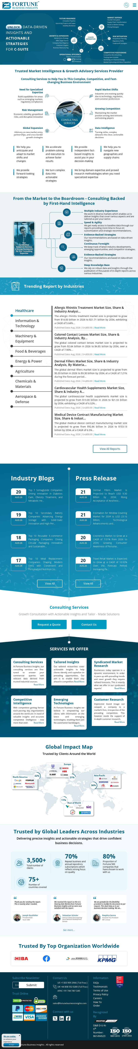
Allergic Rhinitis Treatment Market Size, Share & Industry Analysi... (89, 309)
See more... (69, 930)
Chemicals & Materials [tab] (25, 384)
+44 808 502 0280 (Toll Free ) (74, 986)
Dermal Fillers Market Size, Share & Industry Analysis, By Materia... (87, 363)
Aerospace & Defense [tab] (26, 399)
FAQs (96, 982)
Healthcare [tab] (24, 310)
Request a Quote (49, 624)
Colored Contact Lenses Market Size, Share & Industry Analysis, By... (87, 336)
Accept (11, 1044)
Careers (97, 998)
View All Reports (110, 449)
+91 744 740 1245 (71, 990)
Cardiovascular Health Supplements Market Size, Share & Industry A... (90, 390)
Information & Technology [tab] (27, 323)
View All (50, 583)
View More (119, 55)
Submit (31, 985)
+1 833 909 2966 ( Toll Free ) (74, 982)
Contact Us (88, 624)
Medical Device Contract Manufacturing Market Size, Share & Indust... (89, 416)
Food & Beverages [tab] (30, 351)
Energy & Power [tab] (28, 361)
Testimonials (100, 986)
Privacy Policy (100, 994)
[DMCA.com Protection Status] (22, 1000)
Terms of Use (100, 990)
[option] (92, 958)
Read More (99, 327)
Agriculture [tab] (24, 371)
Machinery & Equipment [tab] (26, 339)
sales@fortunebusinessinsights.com (70, 1003)
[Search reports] (126, 5)
